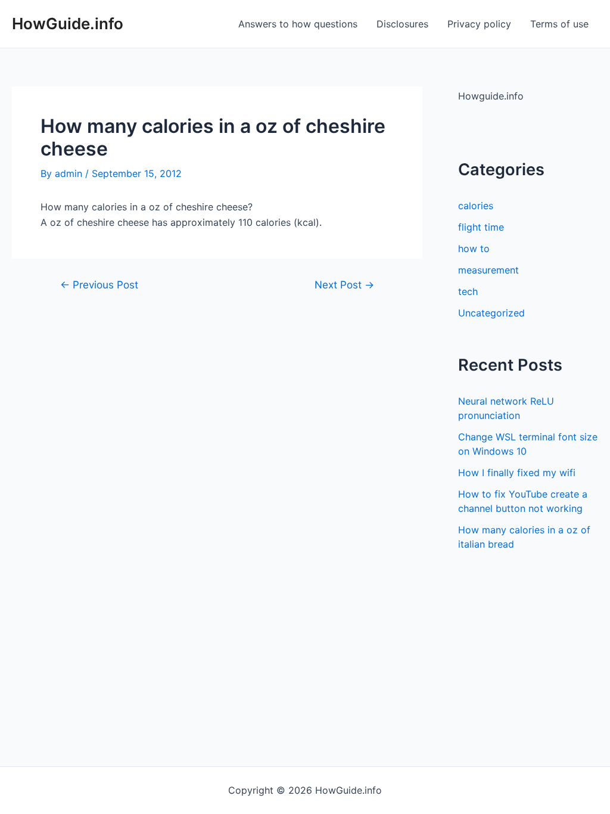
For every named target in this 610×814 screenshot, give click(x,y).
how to (474, 248)
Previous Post (99, 284)
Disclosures (402, 24)
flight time (481, 227)
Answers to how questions (297, 24)
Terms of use (559, 24)
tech (468, 291)
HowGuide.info (67, 23)
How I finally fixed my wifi (516, 473)
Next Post (344, 284)
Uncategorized (491, 313)
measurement (488, 270)
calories (475, 206)
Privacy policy (479, 24)
